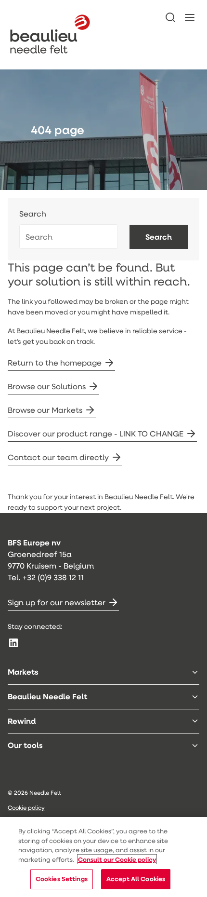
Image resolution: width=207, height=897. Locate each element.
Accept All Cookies (135, 878)
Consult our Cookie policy (117, 859)
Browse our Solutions (47, 386)
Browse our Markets (45, 410)
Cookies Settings (62, 878)
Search (32, 213)
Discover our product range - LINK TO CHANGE (95, 433)
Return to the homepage (55, 362)
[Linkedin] (13, 643)
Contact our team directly (58, 457)
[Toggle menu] (195, 672)
